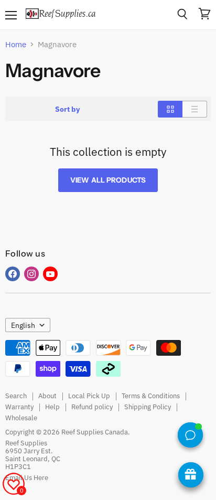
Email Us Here (26, 477)
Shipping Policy (147, 406)
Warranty (19, 406)
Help (52, 406)
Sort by (67, 109)
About (47, 395)
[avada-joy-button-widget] (190, 474)
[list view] (194, 109)
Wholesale (21, 417)
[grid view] (170, 109)
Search (16, 395)
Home (15, 44)
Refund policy (92, 406)
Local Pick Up (89, 395)
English (23, 325)
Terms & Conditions (151, 395)
